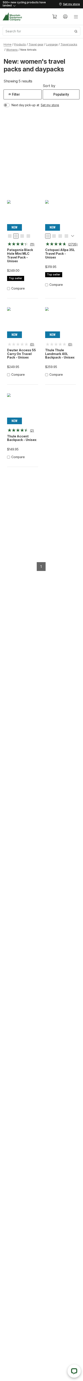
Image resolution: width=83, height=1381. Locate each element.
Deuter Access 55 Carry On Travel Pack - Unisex (21, 353)
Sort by (49, 86)
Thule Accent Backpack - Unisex (22, 438)
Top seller (15, 278)
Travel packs (68, 44)
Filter (16, 94)
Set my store (50, 105)
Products (20, 44)
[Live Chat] (74, 1371)
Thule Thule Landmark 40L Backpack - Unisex (60, 353)
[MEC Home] (12, 16)
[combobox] (41, 31)
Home (8, 44)
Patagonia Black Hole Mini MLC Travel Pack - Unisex (20, 255)
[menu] (75, 16)
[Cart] (54, 16)
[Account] (65, 16)
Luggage (52, 44)
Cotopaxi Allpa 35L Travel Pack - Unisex (60, 253)
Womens (12, 49)
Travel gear (36, 44)
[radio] (9, 236)
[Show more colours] (72, 236)
